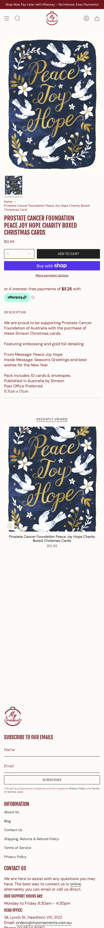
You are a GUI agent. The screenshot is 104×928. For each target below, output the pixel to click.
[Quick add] (9, 525)
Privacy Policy (77, 788)
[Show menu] (7, 18)
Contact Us (13, 830)
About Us (11, 812)
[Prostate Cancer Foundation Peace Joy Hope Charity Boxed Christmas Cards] (52, 479)
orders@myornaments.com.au (44, 922)
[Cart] (97, 18)
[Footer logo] (13, 717)
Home (8, 202)
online (75, 884)
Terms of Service (17, 847)
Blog (7, 821)
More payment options (52, 275)
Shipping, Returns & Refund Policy (31, 839)
